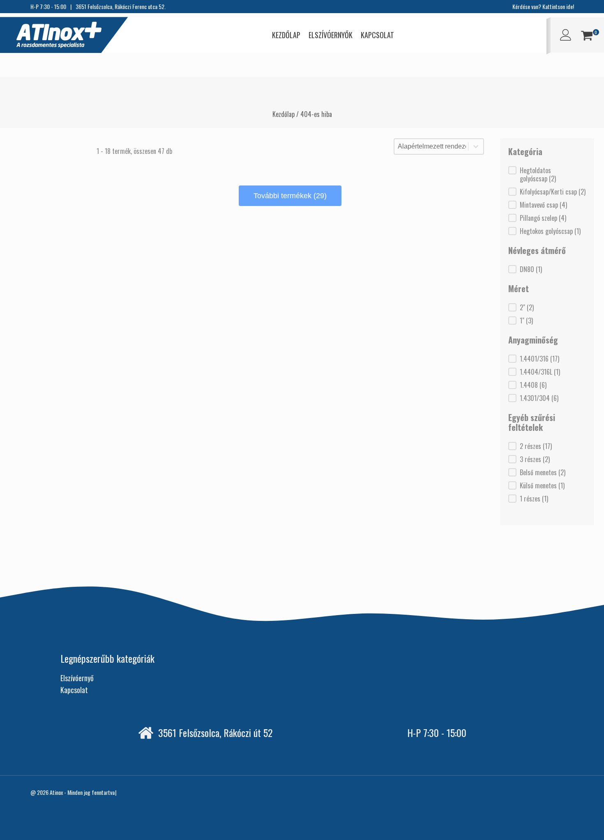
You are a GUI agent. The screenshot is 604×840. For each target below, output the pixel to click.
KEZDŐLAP (286, 35)
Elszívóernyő (77, 678)
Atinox (56, 792)
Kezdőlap (283, 114)
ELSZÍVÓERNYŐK (331, 35)
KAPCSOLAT (377, 35)
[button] (587, 36)
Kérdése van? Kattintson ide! (543, 6)
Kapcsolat (74, 689)
